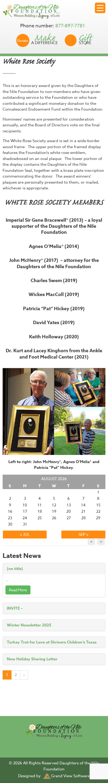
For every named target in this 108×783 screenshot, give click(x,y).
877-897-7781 (70, 25)
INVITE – (15, 608)
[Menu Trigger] (100, 8)
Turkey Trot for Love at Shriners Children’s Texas (51, 642)
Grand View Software (70, 776)
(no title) (15, 568)
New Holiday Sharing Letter (32, 659)
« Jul (25, 534)
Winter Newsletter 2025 (29, 625)
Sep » (83, 534)
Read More (18, 589)
